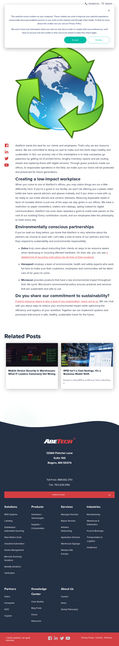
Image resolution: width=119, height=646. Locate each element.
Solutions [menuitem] (10, 507)
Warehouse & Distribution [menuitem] (93, 523)
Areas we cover (58, 495)
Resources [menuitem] (36, 621)
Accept (75, 40)
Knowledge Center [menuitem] (39, 591)
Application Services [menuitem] (70, 537)
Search (108, 3)
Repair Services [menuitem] (68, 521)
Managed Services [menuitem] (69, 514)
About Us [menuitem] (67, 589)
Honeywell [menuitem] (9, 603)
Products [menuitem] (37, 507)
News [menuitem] (63, 603)
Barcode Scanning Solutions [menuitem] (13, 558)
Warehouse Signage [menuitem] (70, 543)
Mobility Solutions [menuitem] (12, 566)
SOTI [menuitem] (6, 609)
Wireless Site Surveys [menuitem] (67, 552)
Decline (98, 40)
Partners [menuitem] (10, 589)
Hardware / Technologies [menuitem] (37, 516)
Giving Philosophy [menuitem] (69, 609)
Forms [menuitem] (34, 614)
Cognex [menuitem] (8, 615)
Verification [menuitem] (9, 573)
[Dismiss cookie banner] (109, 11)
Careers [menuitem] (64, 596)
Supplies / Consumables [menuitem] (37, 526)
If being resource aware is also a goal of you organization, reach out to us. (57, 301)
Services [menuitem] (67, 507)
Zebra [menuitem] (7, 596)
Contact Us (94, 3)
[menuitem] (6, 145)
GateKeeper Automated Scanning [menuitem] (14, 529)
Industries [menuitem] (93, 507)
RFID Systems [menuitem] (10, 514)
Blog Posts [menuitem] (36, 608)
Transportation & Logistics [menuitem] (95, 539)
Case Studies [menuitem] (37, 601)
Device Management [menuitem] (14, 550)
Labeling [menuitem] (8, 521)
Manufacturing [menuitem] (93, 514)
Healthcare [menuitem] (92, 547)
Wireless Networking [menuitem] (66, 529)
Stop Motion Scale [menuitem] (13, 537)
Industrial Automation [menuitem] (14, 543)
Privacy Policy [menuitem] (87, 637)
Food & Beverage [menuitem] (95, 531)
